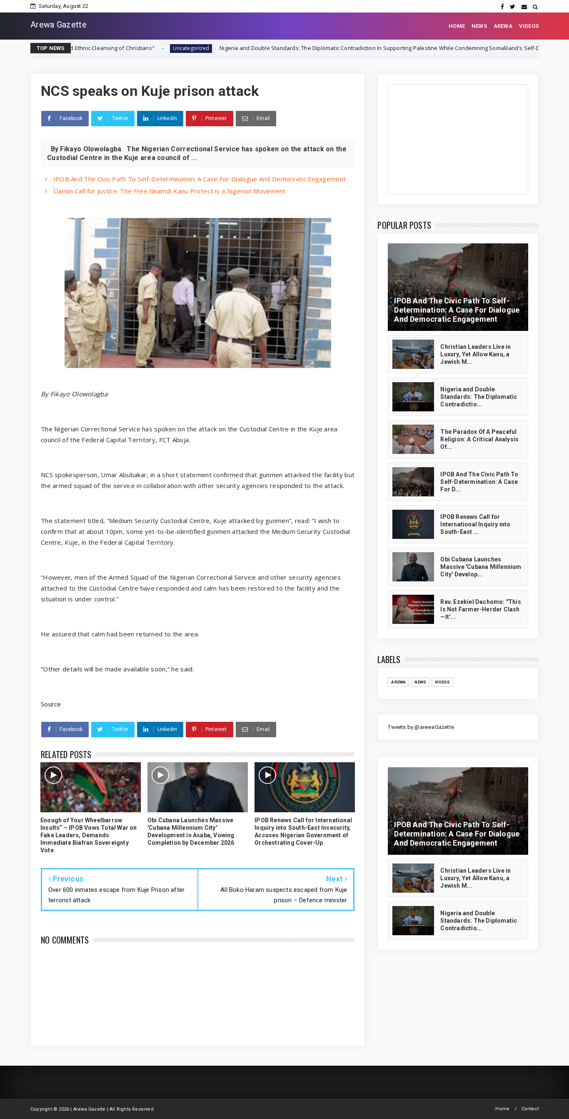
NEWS (479, 26)
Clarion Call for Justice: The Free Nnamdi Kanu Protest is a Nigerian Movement (168, 191)
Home (502, 1108)
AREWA (503, 26)
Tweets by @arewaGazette (421, 727)
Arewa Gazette (58, 25)
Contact (530, 1108)
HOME (457, 26)
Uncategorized (125, 48)
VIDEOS (529, 26)
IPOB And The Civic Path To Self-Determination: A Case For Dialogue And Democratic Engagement (198, 179)
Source (51, 704)
